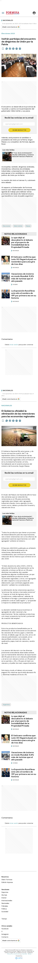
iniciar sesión (14, 345)
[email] (16, 49)
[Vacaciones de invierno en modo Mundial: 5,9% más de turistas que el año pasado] (5, 277)
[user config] (34, 13)
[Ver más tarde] (2, 48)
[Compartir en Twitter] (13, 49)
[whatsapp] (7, 49)
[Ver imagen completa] (34, 56)
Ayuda (29, 954)
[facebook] (10, 49)
